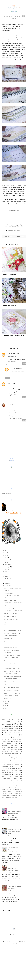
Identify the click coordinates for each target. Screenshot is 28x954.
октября (7, 564)
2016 (4, 552)
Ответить (24, 363)
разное (7, 739)
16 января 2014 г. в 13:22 (17, 371)
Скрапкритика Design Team (11, 797)
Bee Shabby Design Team (13, 733)
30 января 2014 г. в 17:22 (14, 407)
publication (16, 781)
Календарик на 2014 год (10, 647)
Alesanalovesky (19, 936)
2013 (4, 701)
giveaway (16, 760)
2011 (4, 706)
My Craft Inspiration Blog (13, 772)
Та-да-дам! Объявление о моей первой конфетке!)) (14, 888)
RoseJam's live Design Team (9, 753)
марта (6, 581)
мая (6, 576)
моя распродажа (16, 795)
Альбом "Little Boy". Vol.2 (11, 613)
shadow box (19, 793)
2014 (4, 557)
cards (19, 724)
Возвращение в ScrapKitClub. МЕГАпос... (13, 337)
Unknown (11, 383)
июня (6, 574)
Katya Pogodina (17, 368)
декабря (7, 560)
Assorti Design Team (13, 758)
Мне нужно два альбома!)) (11, 687)
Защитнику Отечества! (10, 616)
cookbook (12, 787)
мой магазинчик (7, 795)
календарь (13, 230)
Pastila (10, 404)
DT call (12, 789)
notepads (4, 749)
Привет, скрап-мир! (9, 274)
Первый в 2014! (8, 698)
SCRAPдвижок (5, 793)
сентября (7, 567)
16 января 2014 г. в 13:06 (14, 356)
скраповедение (6, 781)
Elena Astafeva (13, 354)
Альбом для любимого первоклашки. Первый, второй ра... (13, 603)
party (3, 797)
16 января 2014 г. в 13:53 (14, 386)
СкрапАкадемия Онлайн (9, 778)
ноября (6, 562)
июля (6, 571)
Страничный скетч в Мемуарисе (12, 690)
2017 (4, 550)
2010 (4, 708)
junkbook (12, 793)
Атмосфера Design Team (10, 766)
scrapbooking (7, 719)
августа (7, 569)
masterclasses (6, 737)
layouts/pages (12, 726)
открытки (6, 721)
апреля (6, 578)
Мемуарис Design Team (10, 728)
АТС (7, 789)
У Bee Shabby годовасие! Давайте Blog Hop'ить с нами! (14, 831)
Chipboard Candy (8, 638)
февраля (7, 583)
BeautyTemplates (14, 941)
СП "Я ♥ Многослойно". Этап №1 (12, 630)
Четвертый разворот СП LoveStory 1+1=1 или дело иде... (11, 595)
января (6, 585)
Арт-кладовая (5, 760)
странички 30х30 (16, 731)
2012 (4, 703)
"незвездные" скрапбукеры (10, 745)
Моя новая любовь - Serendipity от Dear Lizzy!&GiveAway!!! (13, 850)
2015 (4, 555)
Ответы (8, 365)
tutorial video (15, 764)
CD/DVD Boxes (6, 747)
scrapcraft (12, 749)
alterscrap (19, 230)
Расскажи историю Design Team (10, 783)
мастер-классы (5, 762)
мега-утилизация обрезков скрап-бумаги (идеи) (12, 756)
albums (4, 731)
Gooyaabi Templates (14, 943)
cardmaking (6, 724)
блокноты (16, 747)
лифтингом (10, 39)
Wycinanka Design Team (8, 768)
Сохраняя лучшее (6, 774)
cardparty (10, 791)
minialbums (18, 737)
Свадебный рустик (9, 305)
